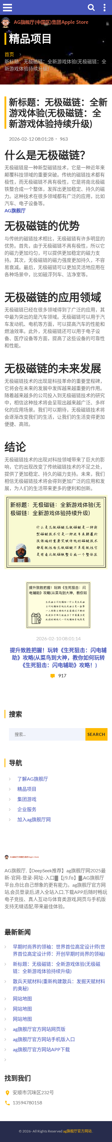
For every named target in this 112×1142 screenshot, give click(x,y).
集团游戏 (26, 799)
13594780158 (27, 1102)
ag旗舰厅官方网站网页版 (39, 1029)
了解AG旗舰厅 (32, 779)
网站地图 (22, 998)
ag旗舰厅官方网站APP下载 (41, 1049)
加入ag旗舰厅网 (34, 819)
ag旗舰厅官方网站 (77, 1131)
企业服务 (26, 809)
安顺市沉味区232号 (33, 1092)
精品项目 (26, 789)
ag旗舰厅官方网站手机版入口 (44, 1039)
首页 (9, 54)
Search (96, 734)
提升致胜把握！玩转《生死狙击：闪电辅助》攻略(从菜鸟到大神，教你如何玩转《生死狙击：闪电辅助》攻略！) (58, 657)
